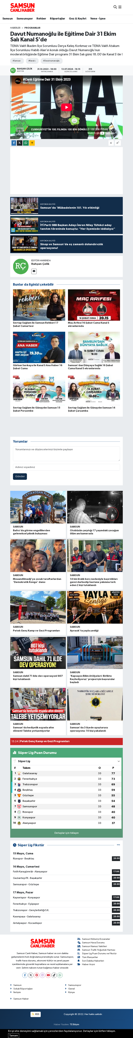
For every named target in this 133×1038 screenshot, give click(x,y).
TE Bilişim (74, 1024)
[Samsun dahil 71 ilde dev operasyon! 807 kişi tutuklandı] (38, 652)
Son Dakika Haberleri (93, 961)
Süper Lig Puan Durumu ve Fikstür (99, 953)
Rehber (41, 18)
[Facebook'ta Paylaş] (14, 143)
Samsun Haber (21, 999)
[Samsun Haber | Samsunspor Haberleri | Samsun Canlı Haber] (22, 7)
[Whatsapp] (60, 975)
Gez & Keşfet (77, 18)
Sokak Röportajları (23, 989)
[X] (30, 975)
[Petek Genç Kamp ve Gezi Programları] (38, 607)
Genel (71, 989)
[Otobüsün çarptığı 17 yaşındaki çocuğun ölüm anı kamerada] (95, 507)
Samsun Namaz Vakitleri (94, 946)
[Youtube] (48, 975)
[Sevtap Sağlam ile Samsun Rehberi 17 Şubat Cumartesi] (39, 305)
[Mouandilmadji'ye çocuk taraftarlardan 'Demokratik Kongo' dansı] (38, 555)
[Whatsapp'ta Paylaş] (26, 143)
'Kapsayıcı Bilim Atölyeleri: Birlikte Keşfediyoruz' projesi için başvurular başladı (92, 679)
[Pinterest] (36, 975)
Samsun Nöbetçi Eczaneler (96, 939)
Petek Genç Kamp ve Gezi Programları (36, 630)
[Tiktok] (54, 975)
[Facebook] (25, 975)
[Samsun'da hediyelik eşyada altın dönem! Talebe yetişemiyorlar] (38, 704)
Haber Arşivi (88, 964)
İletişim (17, 992)
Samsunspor (25, 18)
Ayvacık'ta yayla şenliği (84, 630)
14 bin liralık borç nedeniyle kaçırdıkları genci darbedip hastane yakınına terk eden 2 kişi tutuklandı (94, 582)
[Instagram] (42, 975)
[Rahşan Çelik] (21, 266)
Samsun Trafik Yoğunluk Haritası (98, 950)
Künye (71, 992)
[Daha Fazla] (32, 143)
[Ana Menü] (119, 7)
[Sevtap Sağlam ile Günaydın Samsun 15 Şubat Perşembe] (39, 389)
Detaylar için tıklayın (66, 833)
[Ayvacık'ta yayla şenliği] (95, 607)
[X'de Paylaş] (19, 143)
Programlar (32, 28)
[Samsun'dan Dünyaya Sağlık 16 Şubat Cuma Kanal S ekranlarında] (94, 347)
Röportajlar (57, 18)
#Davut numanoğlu (51, 61)
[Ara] (115, 7)
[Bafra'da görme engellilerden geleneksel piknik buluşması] (38, 507)
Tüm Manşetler (90, 957)
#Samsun (17, 61)
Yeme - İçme (97, 18)
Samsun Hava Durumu (93, 942)
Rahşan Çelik (40, 264)
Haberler (15, 28)
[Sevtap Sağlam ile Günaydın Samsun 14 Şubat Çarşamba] (94, 389)
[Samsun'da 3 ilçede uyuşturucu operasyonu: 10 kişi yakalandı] (95, 704)
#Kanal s (32, 61)
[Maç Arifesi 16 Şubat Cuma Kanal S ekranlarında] (94, 305)
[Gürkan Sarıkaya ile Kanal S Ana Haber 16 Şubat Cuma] (39, 347)
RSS (37, 1014)
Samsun (7, 18)
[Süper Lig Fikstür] (118, 845)
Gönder (20, 476)
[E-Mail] (34, 271)
